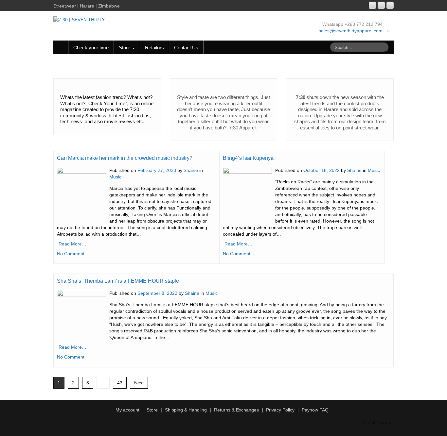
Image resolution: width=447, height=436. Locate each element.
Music (115, 176)
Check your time (91, 47)
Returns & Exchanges (236, 409)
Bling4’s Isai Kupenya (248, 158)
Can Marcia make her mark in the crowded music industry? (124, 158)
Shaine (191, 170)
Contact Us (186, 47)
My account (127, 409)
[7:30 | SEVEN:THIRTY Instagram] (372, 5)
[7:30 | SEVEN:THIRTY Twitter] (390, 5)
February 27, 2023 (156, 170)
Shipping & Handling (186, 409)
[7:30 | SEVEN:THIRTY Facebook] (381, 5)
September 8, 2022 (157, 293)
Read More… (72, 243)
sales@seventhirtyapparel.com (351, 30)
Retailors (154, 47)
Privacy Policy (280, 409)
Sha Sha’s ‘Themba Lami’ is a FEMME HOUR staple (118, 281)
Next (139, 382)
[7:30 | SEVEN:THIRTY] (79, 19)
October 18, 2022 (321, 170)
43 (119, 382)
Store (125, 47)
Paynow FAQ (315, 409)
